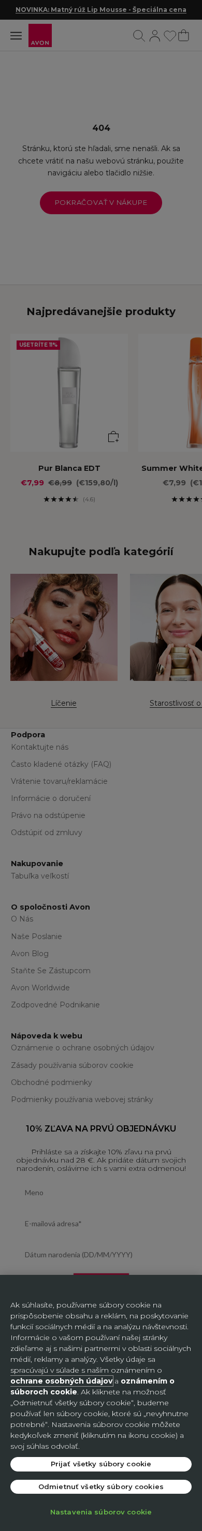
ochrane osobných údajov (61, 1381)
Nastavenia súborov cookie (101, 1512)
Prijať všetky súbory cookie (101, 1464)
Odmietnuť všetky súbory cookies (101, 1486)
